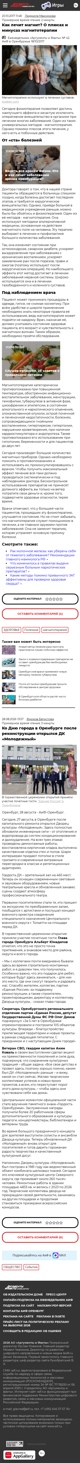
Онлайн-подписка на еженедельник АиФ (38, 1300)
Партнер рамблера (36, 1444)
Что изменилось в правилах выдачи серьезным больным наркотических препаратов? (37, 567)
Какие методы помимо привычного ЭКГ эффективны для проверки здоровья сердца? (40, 579)
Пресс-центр (56, 1294)
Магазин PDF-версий (54, 1305)
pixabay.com (10, 101)
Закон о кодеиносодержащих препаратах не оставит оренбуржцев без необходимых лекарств (46, 662)
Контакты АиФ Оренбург (23, 1311)
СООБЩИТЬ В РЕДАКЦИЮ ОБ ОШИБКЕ (32, 1331)
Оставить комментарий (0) (40, 1237)
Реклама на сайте (18, 1316)
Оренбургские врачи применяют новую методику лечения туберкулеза (43, 673)
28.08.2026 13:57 (12, 719)
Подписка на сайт (18, 1305)
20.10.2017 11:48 (12, 16)
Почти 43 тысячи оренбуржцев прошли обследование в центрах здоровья (43, 686)
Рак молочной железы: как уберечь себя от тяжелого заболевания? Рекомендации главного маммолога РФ (41, 555)
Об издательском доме (23, 1294)
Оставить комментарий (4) (40, 614)
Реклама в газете (51, 1316)
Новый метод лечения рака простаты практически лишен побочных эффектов (43, 648)
